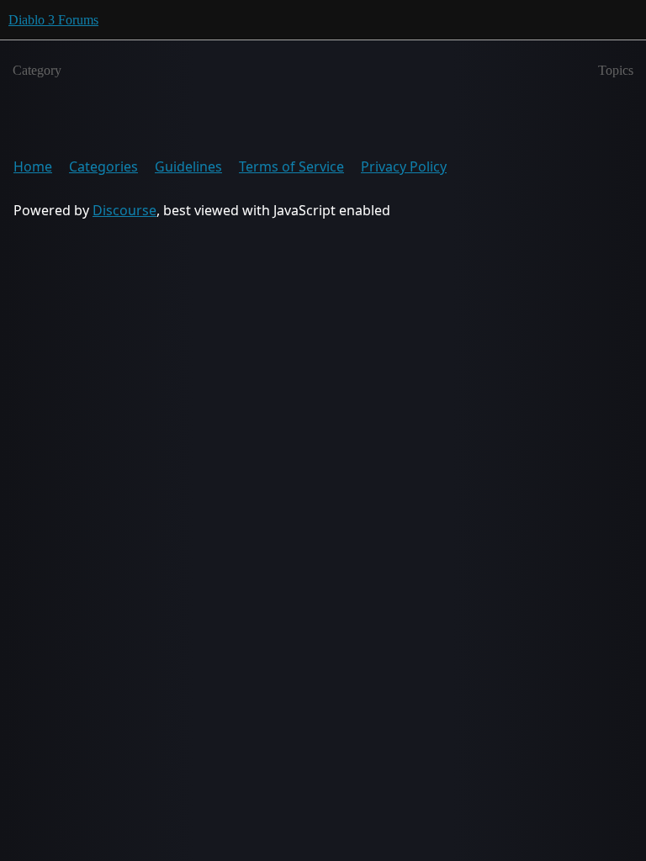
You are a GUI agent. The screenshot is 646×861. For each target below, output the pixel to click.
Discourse (124, 210)
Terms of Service (291, 166)
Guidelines (188, 166)
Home (32, 166)
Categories (103, 166)
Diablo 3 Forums (53, 20)
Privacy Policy (404, 166)
